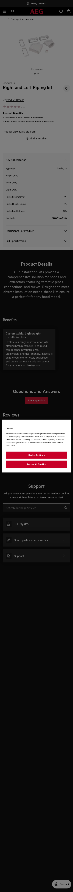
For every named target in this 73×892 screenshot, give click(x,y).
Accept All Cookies (36, 464)
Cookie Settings (36, 455)
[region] (36, 446)
